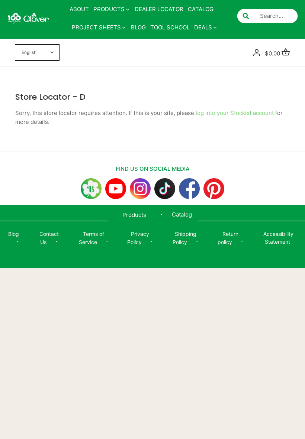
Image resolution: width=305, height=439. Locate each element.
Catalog (182, 214)
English (29, 52)
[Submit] (245, 16)
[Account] (256, 52)
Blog (13, 234)
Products (134, 214)
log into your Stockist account (235, 112)
